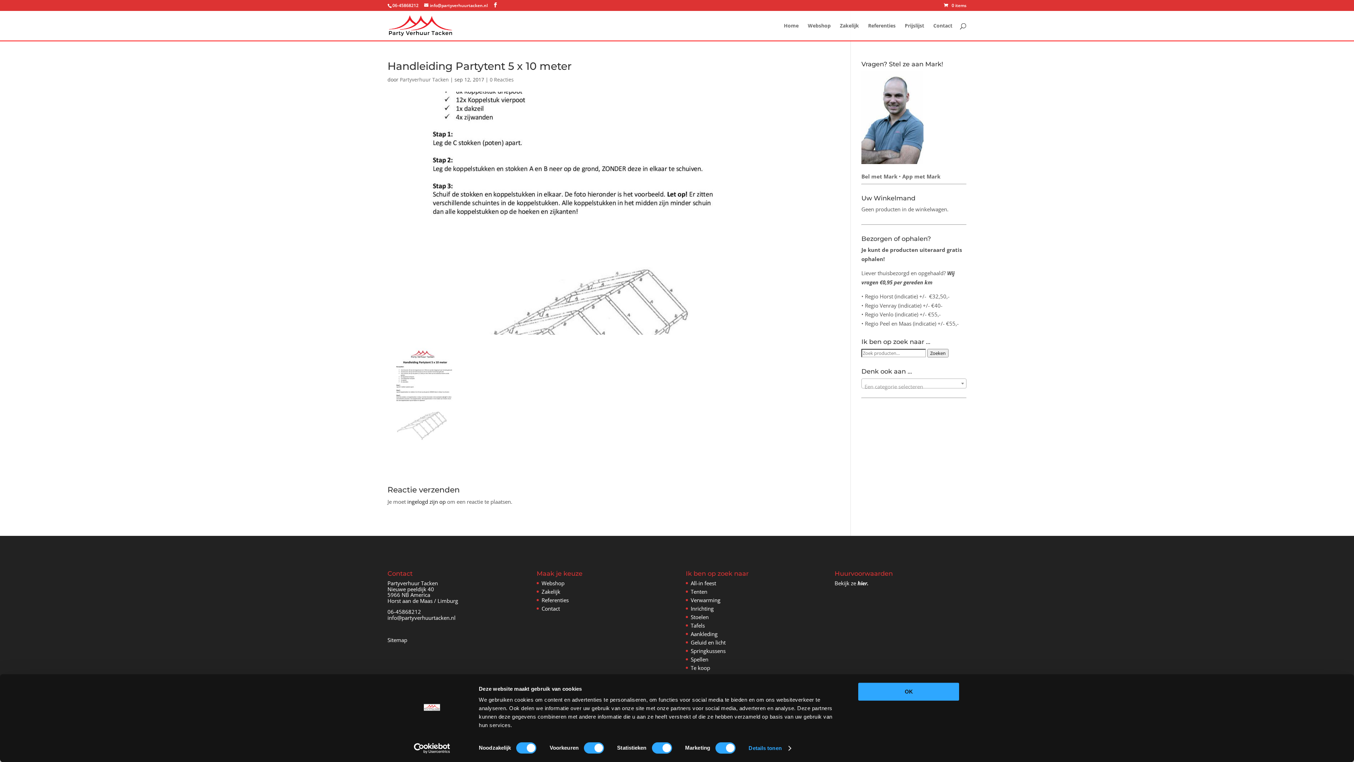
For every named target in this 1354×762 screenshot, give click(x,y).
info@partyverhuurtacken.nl (422, 617)
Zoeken (938, 353)
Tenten (699, 591)
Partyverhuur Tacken (424, 79)
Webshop (819, 26)
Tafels (698, 625)
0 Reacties (502, 79)
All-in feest (703, 583)
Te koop (700, 667)
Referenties (882, 26)
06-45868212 (404, 611)
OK (909, 692)
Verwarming (705, 600)
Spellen (699, 659)
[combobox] (913, 383)
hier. (863, 583)
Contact (942, 26)
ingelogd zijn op (426, 501)
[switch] (594, 748)
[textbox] (914, 386)
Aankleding (704, 633)
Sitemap (397, 639)
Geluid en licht (708, 642)
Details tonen (765, 748)
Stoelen (700, 617)
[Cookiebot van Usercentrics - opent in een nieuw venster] (432, 748)
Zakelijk (849, 26)
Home (791, 26)
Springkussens (708, 650)
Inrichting (702, 608)
